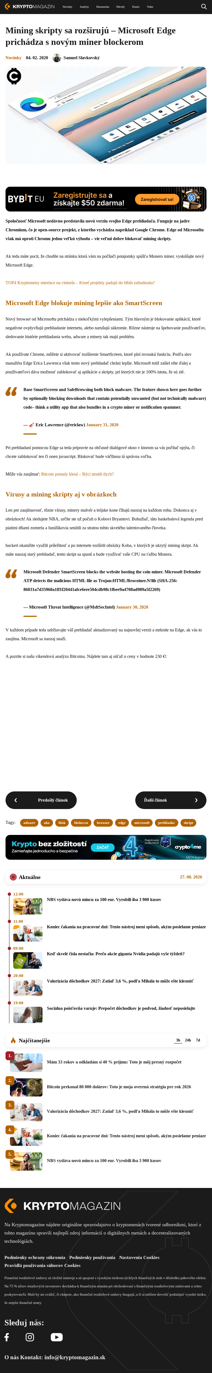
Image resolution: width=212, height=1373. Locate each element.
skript (188, 823)
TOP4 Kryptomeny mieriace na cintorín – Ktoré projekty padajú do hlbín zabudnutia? (80, 282)
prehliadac (166, 823)
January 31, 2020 (102, 424)
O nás (11, 1357)
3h (178, 1040)
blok (62, 823)
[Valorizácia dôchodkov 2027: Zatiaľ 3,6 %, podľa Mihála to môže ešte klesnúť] (28, 988)
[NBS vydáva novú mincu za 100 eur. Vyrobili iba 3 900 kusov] (28, 906)
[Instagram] (30, 1337)
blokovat (81, 823)
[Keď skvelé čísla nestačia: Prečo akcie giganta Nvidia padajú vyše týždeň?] (28, 961)
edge (122, 823)
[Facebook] (6, 1337)
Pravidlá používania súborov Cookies (42, 1265)
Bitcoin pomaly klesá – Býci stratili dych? (77, 474)
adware (29, 823)
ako (47, 823)
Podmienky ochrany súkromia (34, 1257)
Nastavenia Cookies (139, 1257)
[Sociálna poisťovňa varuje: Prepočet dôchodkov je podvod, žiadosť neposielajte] (28, 1015)
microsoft (141, 823)
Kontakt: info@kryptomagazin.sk (62, 1357)
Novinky (14, 57)
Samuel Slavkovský (81, 57)
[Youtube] (57, 1337)
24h (188, 1040)
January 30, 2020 (132, 607)
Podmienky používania (92, 1257)
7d (198, 1040)
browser (103, 823)
